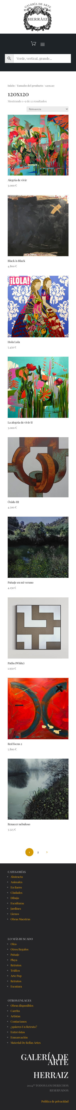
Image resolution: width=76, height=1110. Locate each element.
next (47, 852)
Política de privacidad (55, 1101)
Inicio (11, 85)
